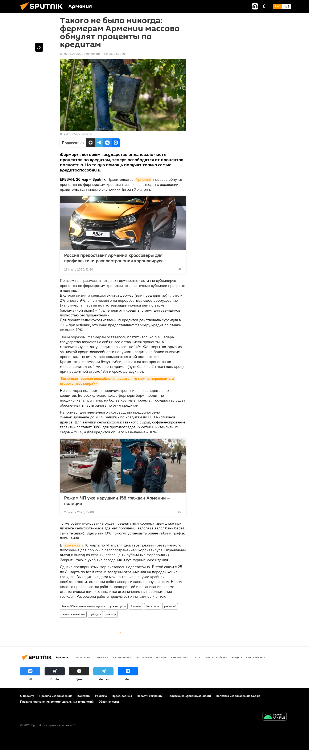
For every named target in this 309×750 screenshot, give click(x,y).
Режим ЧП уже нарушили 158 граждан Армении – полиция (117, 500)
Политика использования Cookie (238, 696)
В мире (161, 657)
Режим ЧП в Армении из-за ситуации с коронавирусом (94, 606)
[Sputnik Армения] (43, 11)
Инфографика (217, 657)
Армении (143, 179)
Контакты (83, 696)
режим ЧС (170, 606)
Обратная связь (109, 701)
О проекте (27, 696)
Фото (197, 657)
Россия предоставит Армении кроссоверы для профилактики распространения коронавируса (114, 257)
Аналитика (180, 657)
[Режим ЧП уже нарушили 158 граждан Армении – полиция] (123, 466)
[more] (179, 269)
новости (83, 657)
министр (111, 614)
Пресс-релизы (122, 696)
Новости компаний (149, 696)
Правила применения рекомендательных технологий (57, 701)
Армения (136, 606)
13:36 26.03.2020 (71, 54)
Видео (237, 657)
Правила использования (55, 696)
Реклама (101, 696)
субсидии (95, 614)
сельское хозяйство (73, 614)
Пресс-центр (255, 657)
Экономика (152, 606)
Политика (144, 657)
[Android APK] (274, 717)
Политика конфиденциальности (189, 696)
